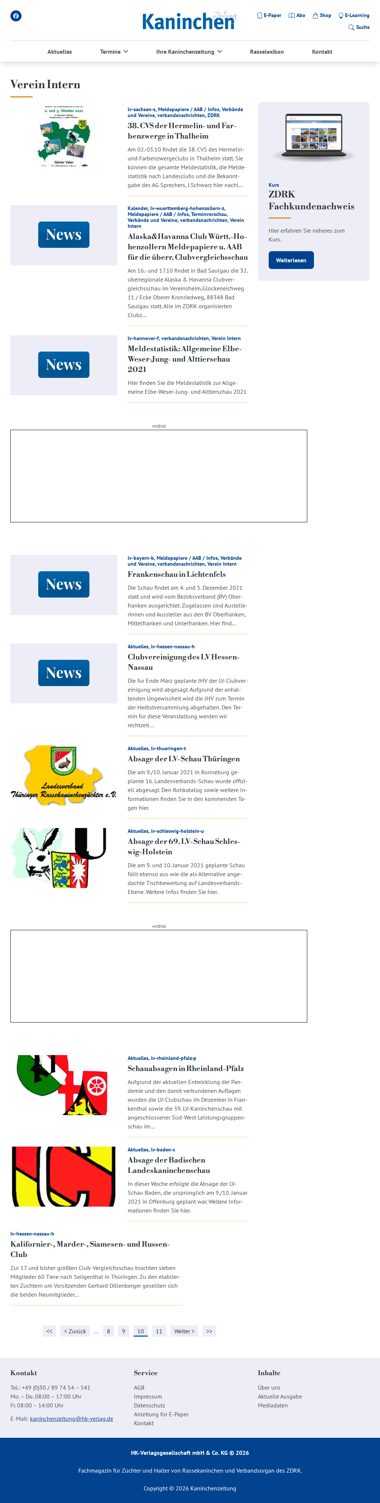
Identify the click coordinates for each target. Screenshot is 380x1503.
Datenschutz (149, 1405)
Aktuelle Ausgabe (280, 1396)
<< (49, 1331)
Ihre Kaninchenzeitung (185, 51)
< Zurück (75, 1331)
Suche (363, 27)
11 (159, 1331)
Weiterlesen (291, 260)
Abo (301, 15)
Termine (110, 51)
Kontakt (322, 51)
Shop (325, 15)
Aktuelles (60, 51)
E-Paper (272, 15)
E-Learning (357, 15)
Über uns (269, 1387)
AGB (139, 1387)
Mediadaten (273, 1405)
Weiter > (184, 1331)
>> (209, 1331)
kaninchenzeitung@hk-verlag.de (71, 1418)
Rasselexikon (267, 51)
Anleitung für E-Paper (161, 1414)
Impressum (148, 1396)
